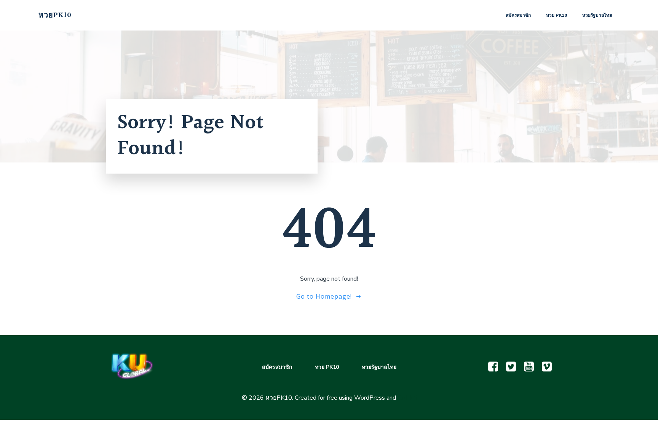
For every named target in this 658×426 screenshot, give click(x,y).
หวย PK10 (556, 15)
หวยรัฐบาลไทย (597, 15)
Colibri (407, 398)
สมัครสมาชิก (518, 15)
